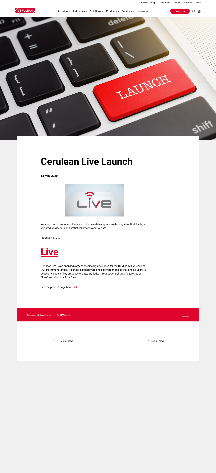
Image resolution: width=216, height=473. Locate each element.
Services (127, 11)
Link (75, 287)
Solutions (95, 11)
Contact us (180, 11)
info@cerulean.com (45, 315)
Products (111, 11)
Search (194, 11)
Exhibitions (164, 2)
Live (49, 252)
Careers (188, 2)
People (177, 2)
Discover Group (148, 2)
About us (63, 11)
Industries (79, 11)
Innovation (143, 11)
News (198, 2)
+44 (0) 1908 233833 (62, 315)
